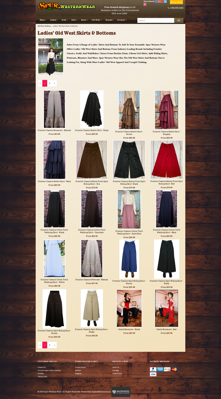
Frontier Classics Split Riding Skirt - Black (166, 282)
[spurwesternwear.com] (67, 6)
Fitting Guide (42, 376)
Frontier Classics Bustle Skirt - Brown (129, 132)
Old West (96, 20)
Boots (83, 20)
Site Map (115, 370)
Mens (42, 20)
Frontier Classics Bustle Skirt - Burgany (167, 132)
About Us (115, 367)
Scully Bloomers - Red (166, 329)
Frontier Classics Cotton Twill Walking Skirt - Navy (166, 231)
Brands (109, 20)
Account (121, 20)
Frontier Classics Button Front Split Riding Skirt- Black (129, 182)
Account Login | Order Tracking (49, 370)
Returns (78, 370)
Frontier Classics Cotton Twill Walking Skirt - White (54, 280)
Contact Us (42, 367)
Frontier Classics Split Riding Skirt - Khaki (91, 330)
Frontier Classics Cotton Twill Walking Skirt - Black (54, 231)
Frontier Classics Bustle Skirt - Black (92, 130)
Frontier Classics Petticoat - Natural (91, 279)
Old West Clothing (44, 26)
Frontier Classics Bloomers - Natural (54, 130)
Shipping (78, 373)
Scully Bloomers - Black (129, 329)
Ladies (53, 20)
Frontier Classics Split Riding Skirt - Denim (129, 282)
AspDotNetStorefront (101, 391)
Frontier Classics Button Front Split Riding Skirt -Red (166, 182)
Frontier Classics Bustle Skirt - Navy (54, 181)
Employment (117, 373)
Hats (73, 20)
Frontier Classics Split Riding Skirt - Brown (54, 331)
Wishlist (41, 373)
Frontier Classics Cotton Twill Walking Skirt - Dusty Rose (129, 232)
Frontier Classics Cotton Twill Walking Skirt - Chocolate (92, 231)
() (177, 2)
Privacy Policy (80, 367)
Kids (64, 20)
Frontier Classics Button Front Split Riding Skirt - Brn (92, 182)
